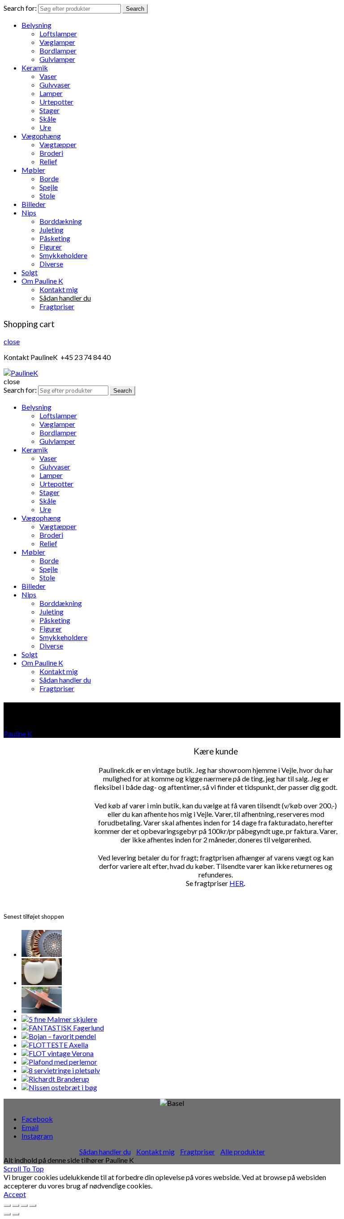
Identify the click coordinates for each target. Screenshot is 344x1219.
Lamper (51, 93)
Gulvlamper (57, 59)
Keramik (35, 67)
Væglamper (57, 42)
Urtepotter (56, 101)
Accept (15, 1194)
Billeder (34, 204)
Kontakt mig (58, 289)
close (12, 341)
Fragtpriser (56, 306)
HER (236, 883)
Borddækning (60, 221)
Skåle (47, 118)
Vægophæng (41, 136)
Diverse (51, 263)
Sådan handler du (65, 298)
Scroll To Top (24, 1168)
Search (135, 8)
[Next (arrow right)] (15, 1214)
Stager (49, 110)
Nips (29, 212)
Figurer (50, 246)
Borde (49, 178)
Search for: (20, 8)
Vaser (48, 76)
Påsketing (54, 238)
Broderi (51, 153)
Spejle (48, 187)
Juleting (51, 229)
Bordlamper (58, 50)
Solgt (30, 272)
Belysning (37, 25)
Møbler (33, 170)
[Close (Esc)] (7, 1205)
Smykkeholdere (63, 255)
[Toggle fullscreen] (24, 1205)
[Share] (15, 1205)
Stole (47, 195)
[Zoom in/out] (32, 1205)
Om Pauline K (42, 280)
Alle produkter (242, 1151)
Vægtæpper (58, 144)
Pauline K (18, 733)
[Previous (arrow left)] (7, 1214)
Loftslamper (58, 33)
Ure (45, 127)
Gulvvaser (54, 84)
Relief (48, 161)
